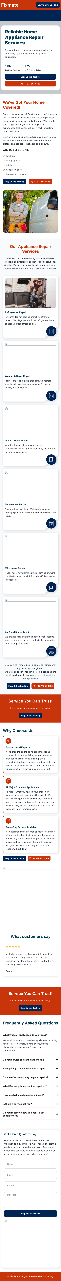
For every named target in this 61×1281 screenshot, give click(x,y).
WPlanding (47, 1276)
